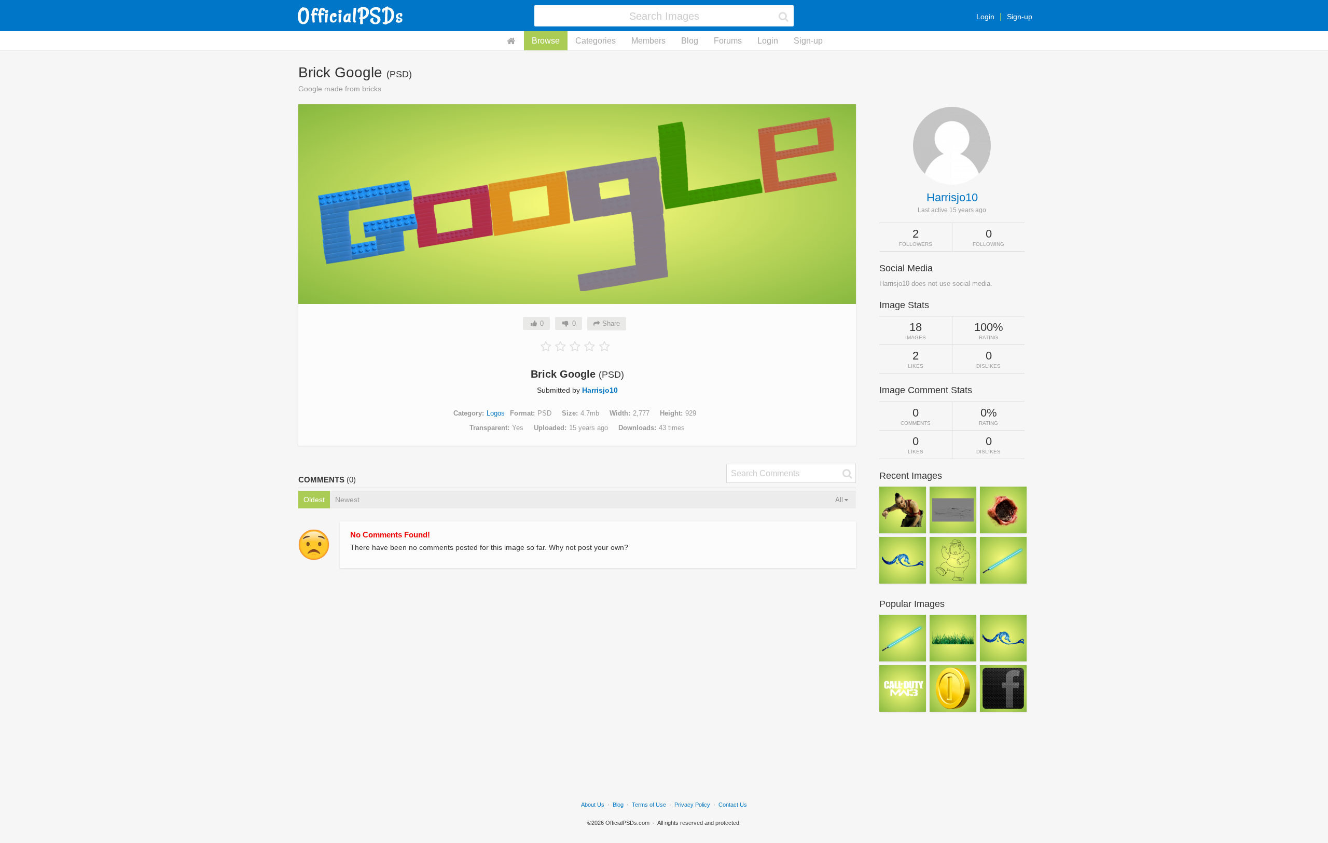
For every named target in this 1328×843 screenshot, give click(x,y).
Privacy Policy (692, 804)
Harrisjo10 (600, 390)
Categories (595, 40)
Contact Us (732, 804)
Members (648, 40)
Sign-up (1019, 16)
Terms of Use (649, 804)
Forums (728, 40)
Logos (496, 413)
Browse (546, 40)
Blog (689, 40)
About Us (592, 804)
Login (985, 16)
